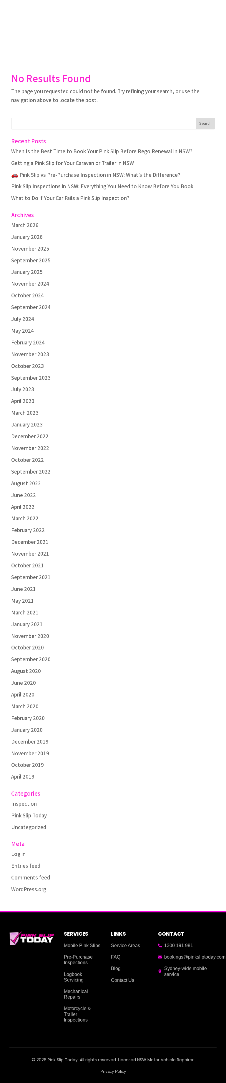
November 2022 (30, 448)
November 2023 (30, 354)
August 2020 (26, 671)
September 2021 (31, 577)
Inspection (24, 804)
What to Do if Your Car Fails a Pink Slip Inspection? (70, 198)
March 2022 (25, 518)
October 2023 (27, 366)
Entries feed (25, 866)
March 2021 (25, 613)
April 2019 (22, 777)
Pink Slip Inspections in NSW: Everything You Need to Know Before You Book (102, 186)
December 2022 (30, 436)
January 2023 (27, 425)
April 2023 (22, 401)
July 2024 (22, 319)
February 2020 (28, 718)
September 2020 (31, 659)
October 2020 (27, 648)
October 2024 (27, 295)
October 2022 (27, 460)
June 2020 (23, 683)
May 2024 (22, 331)
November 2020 (30, 636)
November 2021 (30, 554)
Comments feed (30, 878)
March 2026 (25, 225)
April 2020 (22, 695)
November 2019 (30, 753)
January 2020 (27, 730)
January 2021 (27, 624)
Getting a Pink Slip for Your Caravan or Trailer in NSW (72, 163)
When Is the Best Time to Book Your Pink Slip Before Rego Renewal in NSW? (101, 151)
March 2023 (25, 413)
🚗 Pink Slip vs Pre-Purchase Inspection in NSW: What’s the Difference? (95, 175)
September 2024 (31, 307)
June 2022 (23, 495)
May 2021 (22, 601)
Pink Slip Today (29, 815)
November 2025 (30, 249)
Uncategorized (28, 827)
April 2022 (22, 507)
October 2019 (27, 765)
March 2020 (25, 706)
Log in (18, 854)
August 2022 (26, 483)
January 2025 (27, 272)
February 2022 (28, 530)
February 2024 (28, 342)
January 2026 (27, 237)
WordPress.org (28, 889)
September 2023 (31, 378)
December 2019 (30, 742)
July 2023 (22, 389)
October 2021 (27, 565)
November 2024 (30, 284)
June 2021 (23, 589)
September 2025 (31, 260)
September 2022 (31, 472)
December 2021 (30, 542)
